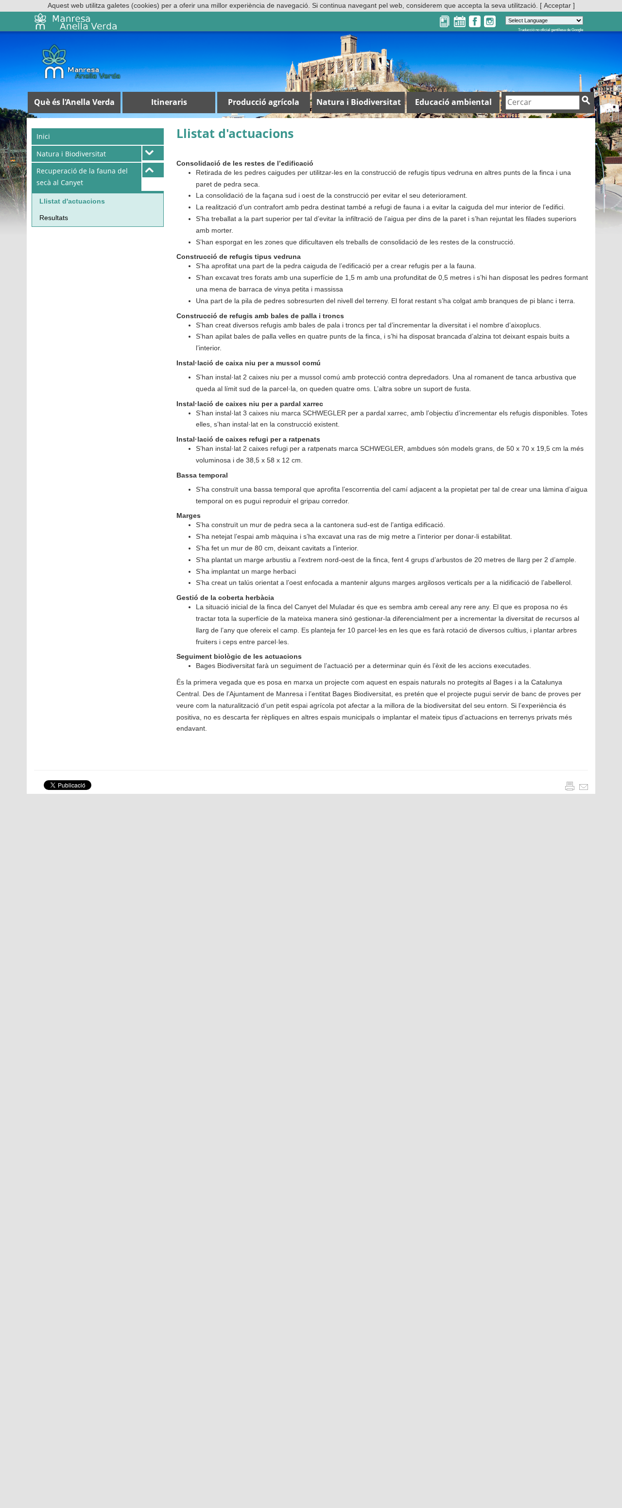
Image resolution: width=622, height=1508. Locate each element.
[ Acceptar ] (557, 5)
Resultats (53, 218)
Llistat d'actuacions (72, 201)
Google (577, 30)
